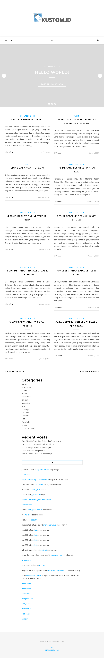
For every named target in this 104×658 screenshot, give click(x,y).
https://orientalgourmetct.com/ (35, 479)
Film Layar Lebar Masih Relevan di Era (38, 444)
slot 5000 (26, 593)
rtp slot (28, 514)
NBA (23, 406)
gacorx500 (36, 494)
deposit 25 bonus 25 (57, 570)
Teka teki (26, 422)
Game (24, 393)
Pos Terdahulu (15, 371)
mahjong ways (49, 525)
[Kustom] (52, 17)
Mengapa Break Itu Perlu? (28, 119)
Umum (76, 116)
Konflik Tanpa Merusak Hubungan (36, 447)
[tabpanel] (52, 75)
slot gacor (36, 489)
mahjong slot (27, 598)
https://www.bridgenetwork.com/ (36, 499)
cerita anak (26, 387)
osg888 (34, 519)
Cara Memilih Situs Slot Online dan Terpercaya (41, 441)
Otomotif (26, 415)
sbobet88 (39, 484)
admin (11, 152)
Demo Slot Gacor (33, 575)
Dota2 (24, 390)
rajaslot (25, 619)
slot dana (26, 474)
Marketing (26, 403)
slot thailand (27, 504)
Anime (24, 384)
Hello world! (52, 72)
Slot (27, 164)
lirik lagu (25, 400)
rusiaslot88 (26, 560)
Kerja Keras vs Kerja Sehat (33, 450)
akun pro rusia (57, 555)
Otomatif (25, 412)
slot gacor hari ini (41, 469)
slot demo (26, 613)
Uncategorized (52, 66)
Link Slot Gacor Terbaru (27, 168)
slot (35, 530)
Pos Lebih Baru (88, 371)
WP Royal (60, 641)
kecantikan (26, 396)
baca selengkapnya (52, 84)
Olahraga (25, 409)
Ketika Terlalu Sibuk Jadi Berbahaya (37, 453)
